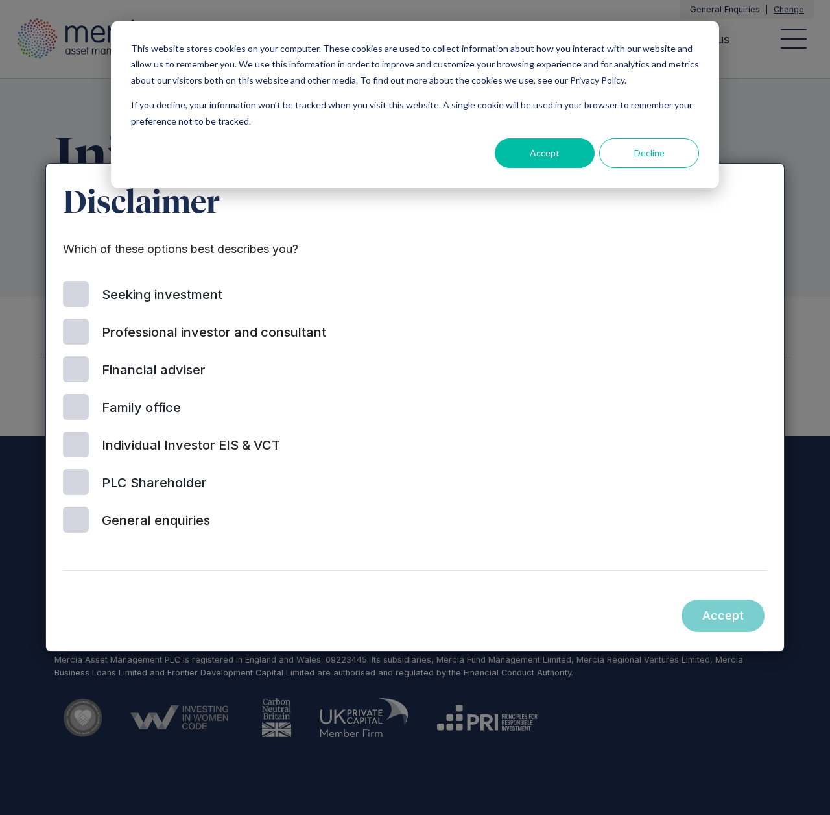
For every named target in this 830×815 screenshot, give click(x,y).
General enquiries (156, 520)
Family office (141, 407)
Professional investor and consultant (214, 332)
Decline (649, 152)
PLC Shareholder (154, 483)
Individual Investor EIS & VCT (191, 445)
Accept (545, 152)
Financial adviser (154, 370)
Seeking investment (162, 294)
